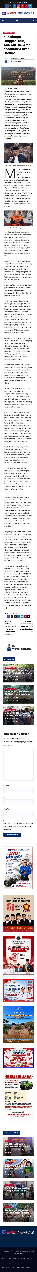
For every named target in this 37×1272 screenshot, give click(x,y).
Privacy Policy (20, 1267)
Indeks (23, 1258)
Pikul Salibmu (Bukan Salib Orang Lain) (16, 1167)
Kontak (3, 1263)
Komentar (7, 746)
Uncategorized (9, 32)
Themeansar (18, 1253)
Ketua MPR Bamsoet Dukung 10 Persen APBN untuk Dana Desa (26, 625)
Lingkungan (9, 1185)
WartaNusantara (19, 58)
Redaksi (28, 1267)
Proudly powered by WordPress (11, 1251)
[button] (30, 20)
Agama (8, 1163)
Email (5, 797)
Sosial (8, 1141)
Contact (9, 1258)
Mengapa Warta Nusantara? (15, 1263)
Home (3, 1258)
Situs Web (7, 809)
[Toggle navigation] (17, 20)
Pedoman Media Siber (7, 1267)
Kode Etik (29, 1258)
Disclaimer (16, 1258)
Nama (6, 786)
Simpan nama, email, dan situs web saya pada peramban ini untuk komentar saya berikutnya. (18, 826)
